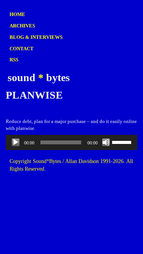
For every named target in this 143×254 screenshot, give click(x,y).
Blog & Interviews (36, 37)
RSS (14, 59)
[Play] (15, 142)
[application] (71, 142)
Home (17, 14)
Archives (22, 26)
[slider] (122, 142)
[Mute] (106, 142)
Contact (22, 48)
